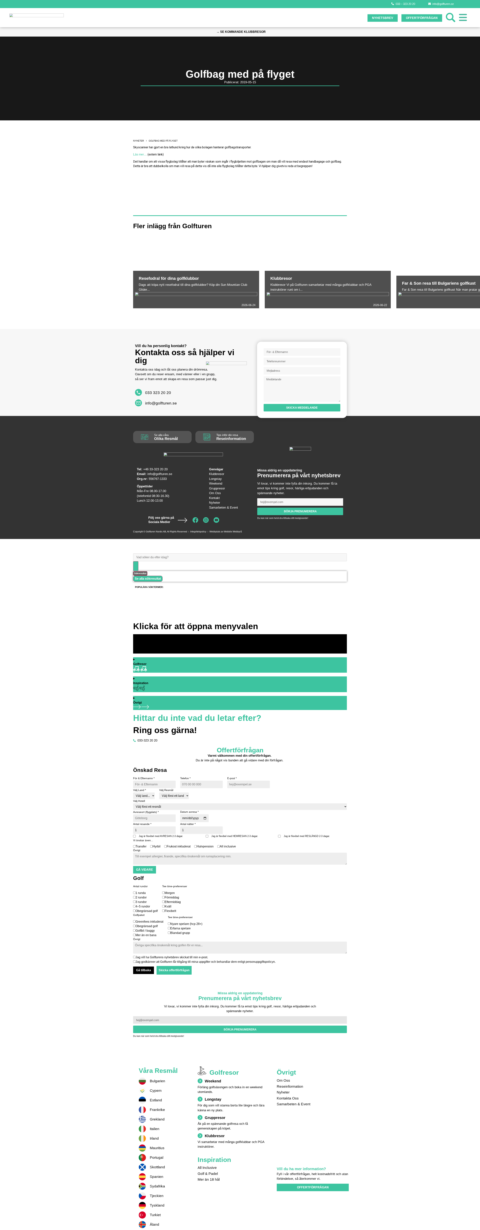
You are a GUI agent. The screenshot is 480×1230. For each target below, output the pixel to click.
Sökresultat (140, 573)
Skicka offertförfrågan (174, 970)
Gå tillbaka (143, 970)
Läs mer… (140, 154)
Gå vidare (144, 869)
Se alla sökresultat (148, 578)
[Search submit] (135, 566)
